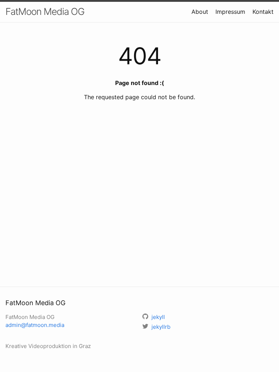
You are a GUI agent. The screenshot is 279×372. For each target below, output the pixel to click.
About (199, 11)
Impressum (230, 11)
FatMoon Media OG (44, 11)
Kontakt (263, 11)
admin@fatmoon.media (34, 325)
